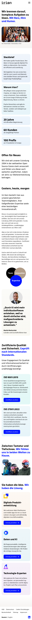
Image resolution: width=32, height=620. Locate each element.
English (10, 617)
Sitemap (15, 612)
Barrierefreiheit (6, 612)
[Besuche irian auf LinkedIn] (29, 617)
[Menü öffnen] (29, 3)
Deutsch (4, 617)
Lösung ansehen (11, 523)
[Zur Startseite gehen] (6, 2)
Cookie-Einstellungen (22, 609)
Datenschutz (10, 609)
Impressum (23, 612)
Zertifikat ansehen (11, 400)
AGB (3, 609)
